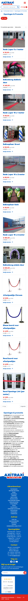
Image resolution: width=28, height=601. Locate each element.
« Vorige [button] (4, 406)
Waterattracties (14, 502)
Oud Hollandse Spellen (14, 500)
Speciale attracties (14, 490)
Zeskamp (14, 495)
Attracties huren (8, 11)
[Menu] (25, 2)
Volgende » (23, 406)
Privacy (19, 597)
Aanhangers (14, 512)
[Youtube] (17, 562)
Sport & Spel (14, 497)
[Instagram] (14, 562)
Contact (14, 524)
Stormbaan (14, 494)
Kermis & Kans (14, 499)
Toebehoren (14, 513)
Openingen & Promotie (14, 508)
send (25, 572)
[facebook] (11, 562)
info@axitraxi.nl (16, 555)
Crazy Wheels (14, 503)
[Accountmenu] (22, 7)
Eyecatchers (14, 507)
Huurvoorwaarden (14, 521)
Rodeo (14, 492)
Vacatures (14, 522)
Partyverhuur (14, 510)
